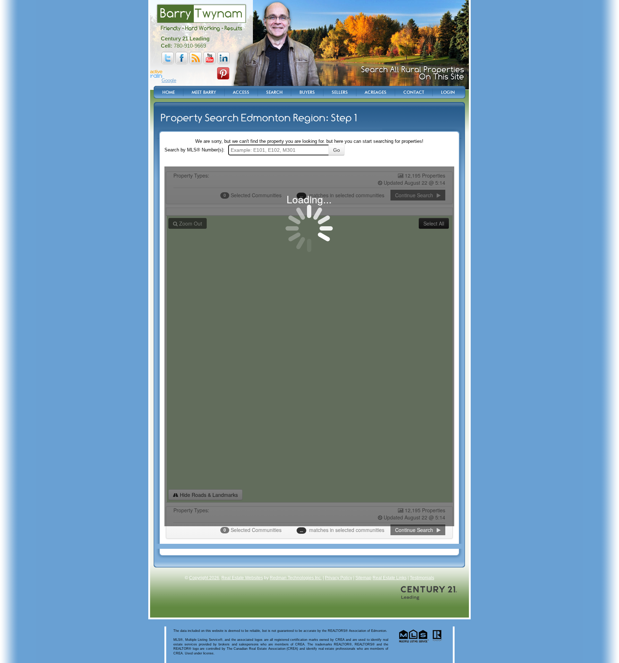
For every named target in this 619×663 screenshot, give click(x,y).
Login (448, 92)
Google (169, 80)
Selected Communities (253, 529)
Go (336, 150)
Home (168, 92)
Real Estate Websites (242, 577)
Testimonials (422, 577)
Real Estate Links (390, 577)
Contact (413, 92)
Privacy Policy (338, 577)
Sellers (340, 92)
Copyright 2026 (204, 577)
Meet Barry (204, 92)
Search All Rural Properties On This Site (412, 73)
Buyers (307, 92)
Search (274, 92)
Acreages (376, 92)
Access (241, 92)
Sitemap (363, 577)
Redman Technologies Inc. (296, 577)
